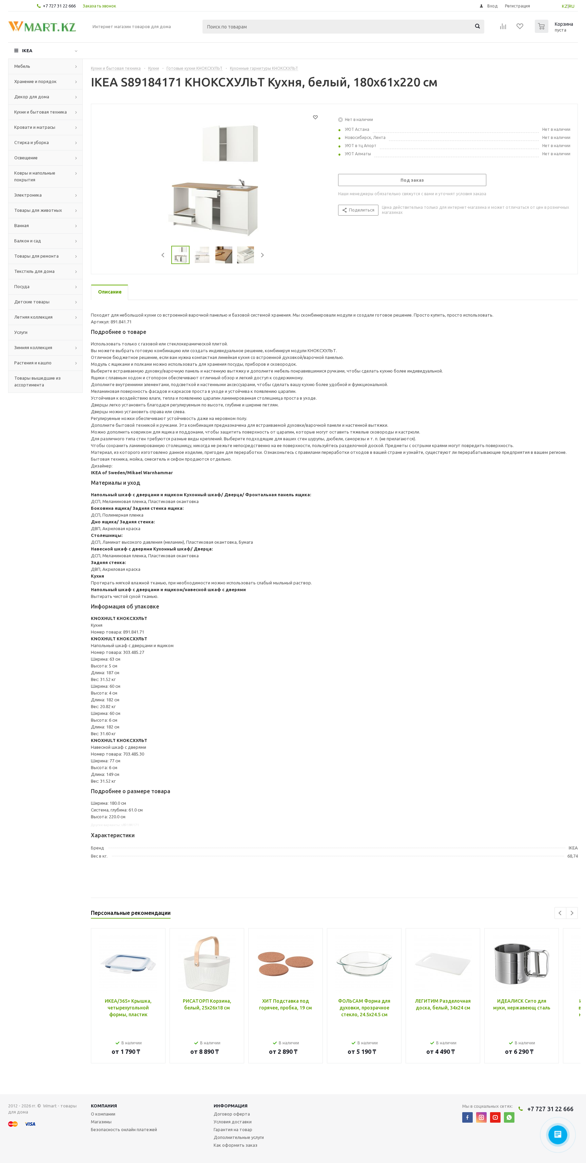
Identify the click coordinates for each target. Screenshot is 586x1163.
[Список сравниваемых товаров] (503, 28)
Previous (163, 255)
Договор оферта (232, 1113)
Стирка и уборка (31, 142)
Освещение (26, 157)
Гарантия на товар (233, 1129)
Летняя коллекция (33, 317)
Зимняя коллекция (33, 347)
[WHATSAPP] (509, 1117)
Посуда (22, 286)
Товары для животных (38, 210)
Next (262, 255)
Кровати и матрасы (34, 127)
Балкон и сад (27, 240)
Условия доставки (233, 1121)
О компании (103, 1113)
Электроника (28, 195)
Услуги (20, 332)
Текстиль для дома (34, 271)
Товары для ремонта (36, 256)
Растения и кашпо (33, 362)
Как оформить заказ (235, 1145)
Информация (231, 1105)
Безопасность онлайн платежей (124, 1129)
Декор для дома (31, 96)
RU (571, 6)
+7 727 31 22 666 (59, 5)
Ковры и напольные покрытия (34, 176)
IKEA (27, 50)
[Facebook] (467, 1117)
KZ (565, 6)
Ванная (21, 225)
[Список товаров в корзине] (554, 31)
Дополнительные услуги (239, 1137)
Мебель (22, 66)
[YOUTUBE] (495, 1117)
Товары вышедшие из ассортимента (37, 381)
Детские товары (32, 301)
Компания (104, 1105)
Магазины (101, 1121)
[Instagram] (481, 1117)
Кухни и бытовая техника (40, 111)
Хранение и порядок (35, 81)
